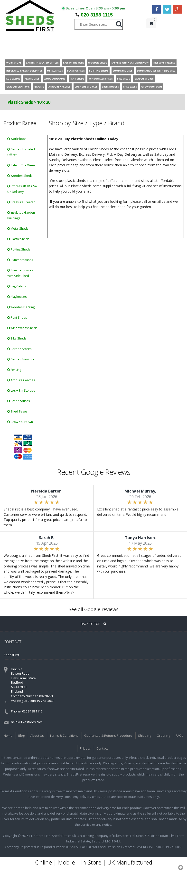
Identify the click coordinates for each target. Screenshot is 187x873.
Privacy (85, 748)
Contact (102, 748)
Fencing (15, 370)
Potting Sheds (20, 249)
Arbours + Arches (22, 380)
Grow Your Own (21, 422)
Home (8, 735)
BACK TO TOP (91, 624)
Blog (21, 735)
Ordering (163, 735)
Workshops (18, 139)
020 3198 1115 (97, 14)
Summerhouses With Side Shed (20, 273)
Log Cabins (18, 286)
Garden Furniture (22, 359)
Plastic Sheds (20, 102)
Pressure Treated (23, 202)
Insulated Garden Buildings (21, 215)
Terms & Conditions (64, 735)
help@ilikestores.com (27, 722)
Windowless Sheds (23, 328)
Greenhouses (20, 401)
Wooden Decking (22, 307)
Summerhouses (21, 260)
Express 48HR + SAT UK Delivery (23, 189)
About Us (37, 735)
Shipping (144, 735)
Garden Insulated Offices (21, 152)
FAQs (179, 735)
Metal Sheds (19, 228)
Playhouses (18, 297)
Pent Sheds (18, 317)
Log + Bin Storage (22, 390)
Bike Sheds (18, 338)
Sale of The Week (22, 165)
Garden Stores (20, 349)
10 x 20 (43, 102)
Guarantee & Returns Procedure (108, 735)
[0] (151, 33)
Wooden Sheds (21, 176)
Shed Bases (18, 411)
